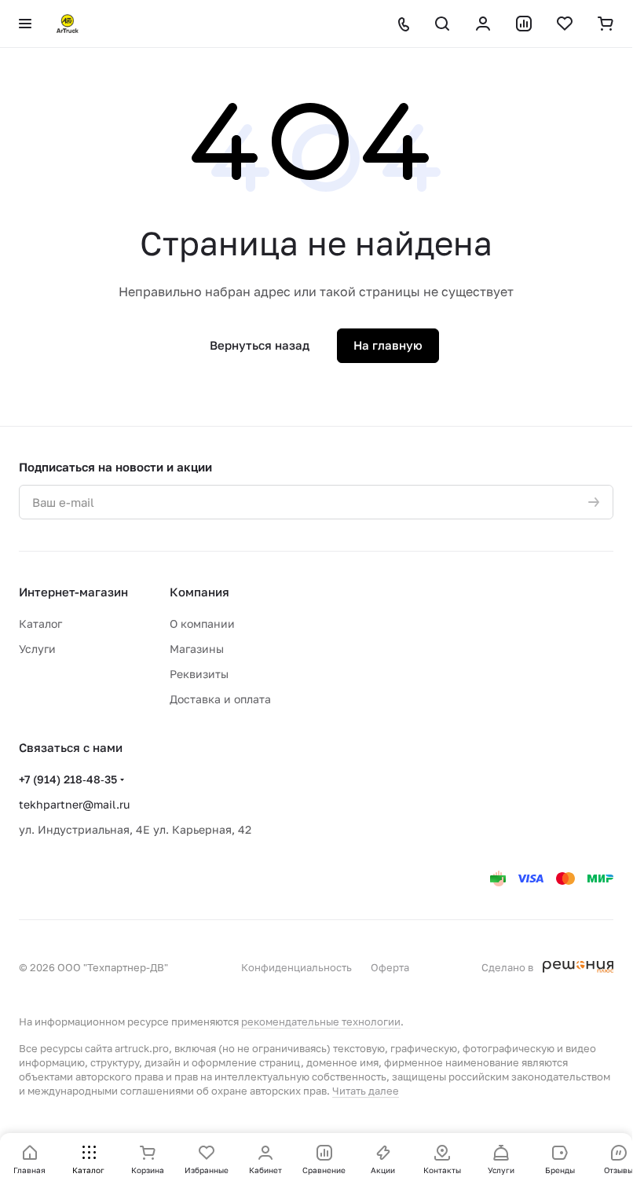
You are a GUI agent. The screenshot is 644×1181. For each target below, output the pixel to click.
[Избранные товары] (565, 23)
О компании (202, 623)
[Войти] (483, 23)
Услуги (37, 648)
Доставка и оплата (220, 699)
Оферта (390, 967)
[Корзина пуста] (605, 23)
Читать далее (365, 1090)
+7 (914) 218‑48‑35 (68, 779)
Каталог (40, 623)
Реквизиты (199, 673)
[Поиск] (442, 23)
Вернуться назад (259, 345)
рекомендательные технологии (321, 1021)
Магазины (197, 648)
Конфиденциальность (296, 967)
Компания (199, 592)
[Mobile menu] (25, 23)
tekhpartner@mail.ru (74, 804)
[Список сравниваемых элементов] (524, 23)
